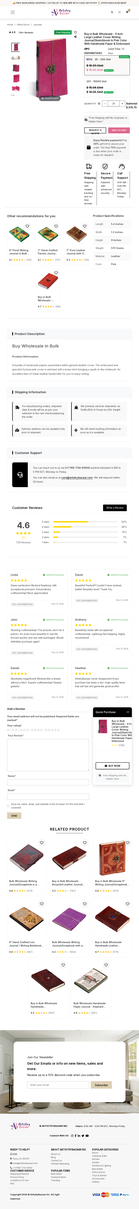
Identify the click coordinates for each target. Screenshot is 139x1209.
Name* (12, 776)
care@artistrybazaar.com (77, 477)
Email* (11, 790)
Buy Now (114, 765)
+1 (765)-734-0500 (22, 1168)
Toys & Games (99, 1175)
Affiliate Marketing (60, 1163)
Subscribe (101, 1085)
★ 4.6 (12, 32)
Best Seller (56, 1174)
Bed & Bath (97, 1169)
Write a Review (114, 507)
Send (14, 815)
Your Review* (16, 735)
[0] (127, 12)
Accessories (98, 1178)
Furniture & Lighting (101, 1165)
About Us (55, 1154)
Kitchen (96, 1159)
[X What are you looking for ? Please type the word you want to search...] (112, 12)
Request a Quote (95, 131)
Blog (53, 1157)
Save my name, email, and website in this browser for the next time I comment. (48, 806)
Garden (95, 1162)
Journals (37, 24)
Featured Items (58, 1177)
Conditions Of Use (19, 1180)
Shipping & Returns (19, 1174)
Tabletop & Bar (99, 1156)
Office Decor (23, 24)
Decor (95, 1152)
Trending (55, 1180)
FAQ (12, 1183)
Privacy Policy (17, 1177)
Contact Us (56, 1160)
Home (10, 24)
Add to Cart (119, 130)
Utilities (96, 1182)
